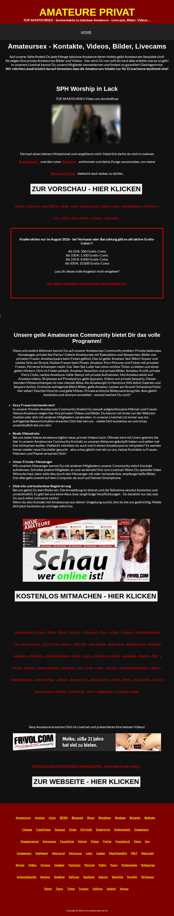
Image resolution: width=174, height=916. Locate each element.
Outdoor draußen (21, 679)
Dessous (60, 829)
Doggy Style (116, 644)
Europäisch (129, 656)
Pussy (104, 632)
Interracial (58, 853)
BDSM (64, 817)
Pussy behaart (80, 218)
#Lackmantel (28, 162)
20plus (115, 632)
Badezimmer (106, 691)
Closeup (97, 218)
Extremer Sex (79, 679)
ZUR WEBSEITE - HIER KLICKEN (86, 781)
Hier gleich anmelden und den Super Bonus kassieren (86, 283)
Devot (91, 691)
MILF (65, 218)
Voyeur (124, 888)
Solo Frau (33, 206)
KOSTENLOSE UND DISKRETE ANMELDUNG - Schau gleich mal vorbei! (86, 766)
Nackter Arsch (90, 206)
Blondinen (105, 817)
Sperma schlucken (49, 667)
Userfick (17, 667)
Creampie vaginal (127, 691)
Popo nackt (112, 218)
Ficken (41, 632)
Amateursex (23, 817)
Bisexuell (77, 817)
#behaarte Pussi (63, 173)
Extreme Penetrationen (133, 667)
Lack (56, 218)
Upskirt (111, 888)
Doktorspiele (122, 829)
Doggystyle (103, 829)
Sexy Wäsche (50, 206)
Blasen (52, 632)
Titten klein (101, 656)
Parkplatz (74, 865)
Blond (65, 206)
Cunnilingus (43, 829)
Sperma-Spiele (99, 679)
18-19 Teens (51, 644)
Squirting (117, 877)
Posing (115, 679)
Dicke (72, 829)
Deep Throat (76, 691)
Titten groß (90, 632)
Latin (89, 853)
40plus (127, 679)
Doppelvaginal (30, 841)
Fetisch (82, 841)
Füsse (137, 841)
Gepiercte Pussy (45, 679)
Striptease (147, 877)
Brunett (30, 667)
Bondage (120, 817)
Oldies (32, 865)
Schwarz (63, 679)
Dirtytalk (86, 829)
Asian (52, 817)
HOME (86, 32)
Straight (144, 656)
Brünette (135, 817)
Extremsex (49, 841)
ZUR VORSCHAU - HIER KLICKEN (86, 189)
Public (102, 865)
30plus (155, 667)
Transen (83, 888)
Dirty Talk (80, 644)
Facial (87, 656)
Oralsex (45, 865)
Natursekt (147, 853)
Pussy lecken (142, 679)
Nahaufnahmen (131, 206)
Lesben (100, 853)
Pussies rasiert (31, 644)
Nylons (115, 656)
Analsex (111, 667)
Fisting (107, 841)
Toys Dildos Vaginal (58, 656)
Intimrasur (75, 853)
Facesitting (67, 841)
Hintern (20, 206)
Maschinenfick (118, 853)
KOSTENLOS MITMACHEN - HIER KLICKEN (86, 596)
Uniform (98, 888)
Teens (59, 888)
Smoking (59, 877)
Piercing (89, 865)
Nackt (105, 206)
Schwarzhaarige (26, 877)
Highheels (41, 853)
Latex (115, 206)
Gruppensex (24, 853)
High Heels (36, 656)
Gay (147, 841)
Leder (75, 206)
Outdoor (59, 865)
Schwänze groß (136, 644)
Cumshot (127, 632)
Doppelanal (141, 829)
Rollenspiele (129, 865)
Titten (71, 888)
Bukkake (150, 817)
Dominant (150, 206)
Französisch (122, 841)
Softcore (74, 877)
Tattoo (48, 888)
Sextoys (45, 877)
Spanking (88, 877)
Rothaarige (148, 865)
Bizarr (91, 817)
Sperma (103, 877)
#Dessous (69, 162)
